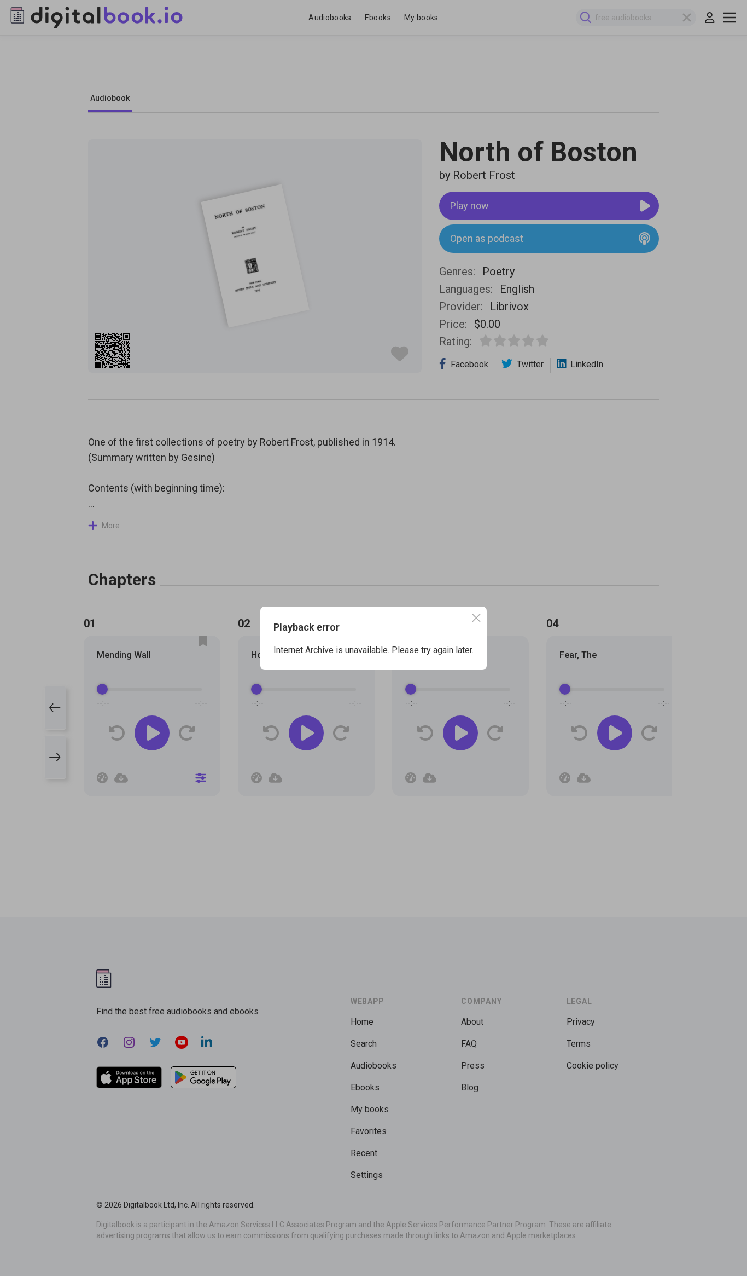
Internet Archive (303, 650)
